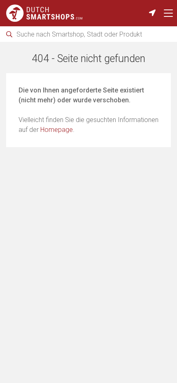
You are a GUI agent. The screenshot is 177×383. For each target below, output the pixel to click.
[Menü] (168, 13)
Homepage (56, 130)
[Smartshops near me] (152, 13)
